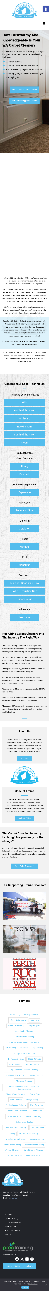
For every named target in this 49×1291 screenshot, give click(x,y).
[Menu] (44, 24)
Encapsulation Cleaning (24, 1053)
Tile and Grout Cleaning (15, 1127)
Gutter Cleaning (14, 1064)
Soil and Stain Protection (17, 1111)
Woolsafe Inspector (14, 1155)
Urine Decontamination (15, 1139)
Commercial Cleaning (24, 1036)
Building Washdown (31, 1015)
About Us (8, 1214)
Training (12, 1134)
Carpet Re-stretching (16, 1026)
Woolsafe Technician (33, 1155)
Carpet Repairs (34, 1026)
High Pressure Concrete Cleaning (24, 1070)
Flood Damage (34, 1059)
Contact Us (13, 1198)
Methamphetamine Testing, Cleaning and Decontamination (24, 1087)
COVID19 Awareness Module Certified (24, 1042)
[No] (46, 1285)
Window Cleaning (12, 1150)
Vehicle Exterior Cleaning (12, 1145)
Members (9, 1234)
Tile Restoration (37, 1128)
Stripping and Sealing (24, 1122)
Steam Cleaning (33, 1116)
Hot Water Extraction (14, 1075)
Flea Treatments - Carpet (15, 1059)
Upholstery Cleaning (28, 1133)
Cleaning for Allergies (24, 1031)
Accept (25, 1287)
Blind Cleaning (15, 1015)
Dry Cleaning (38, 1048)
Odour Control (36, 1094)
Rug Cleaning (36, 1105)
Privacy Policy (33, 1284)
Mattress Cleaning (24, 1081)
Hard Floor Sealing (32, 1064)
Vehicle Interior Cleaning (34, 1145)
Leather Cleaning (36, 1075)
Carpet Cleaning (18, 1020)
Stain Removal (14, 1116)
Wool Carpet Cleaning (34, 1150)
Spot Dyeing (37, 1111)
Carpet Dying (34, 1020)
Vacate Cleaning (37, 1139)
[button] (17, 1259)
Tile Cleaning (10, 1226)
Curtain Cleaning (10, 1048)
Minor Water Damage (15, 1094)
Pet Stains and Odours (16, 1105)
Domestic (24, 1048)
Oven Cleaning (16, 1100)
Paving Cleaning (32, 1100)
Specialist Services (12, 1230)
